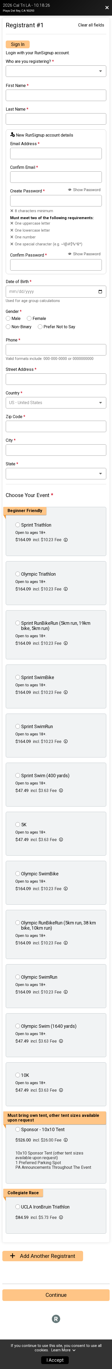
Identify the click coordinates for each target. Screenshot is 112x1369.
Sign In (17, 44)
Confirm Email (24, 167)
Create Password (27, 191)
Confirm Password (28, 255)
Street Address (21, 369)
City (11, 440)
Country (14, 393)
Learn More (61, 1350)
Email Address (25, 144)
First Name (17, 85)
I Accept (55, 1360)
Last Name (17, 109)
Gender (14, 311)
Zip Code (15, 416)
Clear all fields (91, 25)
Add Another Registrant (46, 1256)
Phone (13, 340)
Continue (56, 1295)
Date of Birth (19, 281)
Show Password (86, 190)
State (12, 464)
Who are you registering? (30, 61)
